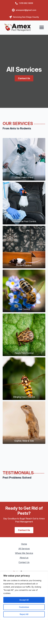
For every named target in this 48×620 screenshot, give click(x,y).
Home (24, 544)
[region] (24, 595)
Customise (24, 607)
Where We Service (24, 553)
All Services (24, 548)
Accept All (24, 600)
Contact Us (24, 562)
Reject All (24, 614)
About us (24, 557)
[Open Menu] (41, 27)
